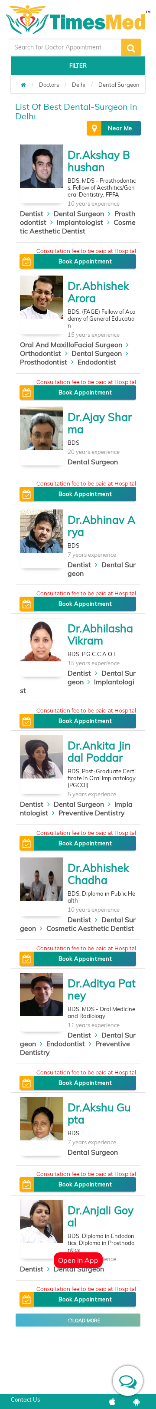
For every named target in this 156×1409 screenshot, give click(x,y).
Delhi (78, 84)
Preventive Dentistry (91, 812)
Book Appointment (85, 261)
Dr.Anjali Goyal (100, 1216)
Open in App (78, 1260)
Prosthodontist (43, 362)
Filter (78, 65)
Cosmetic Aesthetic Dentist (78, 226)
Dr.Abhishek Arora (98, 292)
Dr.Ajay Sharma (100, 423)
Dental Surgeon (119, 84)
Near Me (120, 128)
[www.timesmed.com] (23, 84)
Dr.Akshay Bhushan (99, 161)
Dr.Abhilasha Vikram (100, 634)
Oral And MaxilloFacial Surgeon (71, 344)
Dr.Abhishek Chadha (98, 874)
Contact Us (25, 1399)
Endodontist (97, 362)
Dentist (31, 213)
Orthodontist (40, 353)
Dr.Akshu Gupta (99, 1113)
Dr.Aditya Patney (102, 989)
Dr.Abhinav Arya (101, 526)
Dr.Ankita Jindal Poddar (99, 751)
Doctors (49, 84)
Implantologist (80, 222)
